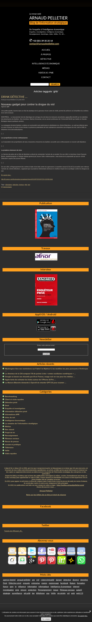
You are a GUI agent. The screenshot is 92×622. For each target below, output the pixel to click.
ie (16, 587)
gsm (11, 587)
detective (15, 185)
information (32, 587)
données (84, 580)
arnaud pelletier (23, 580)
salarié (79, 590)
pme (17, 590)
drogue (21, 185)
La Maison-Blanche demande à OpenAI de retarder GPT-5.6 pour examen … (35, 383)
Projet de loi (10, 432)
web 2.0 (79, 593)
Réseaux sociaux (12, 438)
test (29, 185)
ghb (26, 185)
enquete (26, 583)
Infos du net (10, 417)
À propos (46, 54)
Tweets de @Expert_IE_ (13, 531)
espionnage (54, 583)
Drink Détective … (14, 97)
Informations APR (12, 414)
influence (22, 587)
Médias (46, 68)
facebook (64, 583)
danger (59, 580)
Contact (46, 77)
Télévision (9, 447)
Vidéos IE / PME (46, 73)
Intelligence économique (46, 64)
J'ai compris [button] (46, 619)
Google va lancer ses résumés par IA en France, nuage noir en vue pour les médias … (40, 377)
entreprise (35, 583)
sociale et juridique (13, 444)
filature (72, 583)
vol (68, 593)
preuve (23, 590)
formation (81, 583)
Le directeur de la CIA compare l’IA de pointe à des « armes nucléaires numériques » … (40, 374)
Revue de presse (12, 441)
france (5, 587)
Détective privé (11, 402)
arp (33, 580)
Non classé (9, 429)
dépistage (8, 185)
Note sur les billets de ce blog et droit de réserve (46, 495)
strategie (6, 593)
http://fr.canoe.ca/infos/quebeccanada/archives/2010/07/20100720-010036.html (27, 179)
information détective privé (16, 411)
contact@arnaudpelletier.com (44, 44)
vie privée (61, 593)
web (73, 593)
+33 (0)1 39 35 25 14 (43, 41)
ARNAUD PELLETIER (48, 18)
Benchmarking (11, 396)
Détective (45, 59)
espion (44, 583)
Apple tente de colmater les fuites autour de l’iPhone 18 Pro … (30, 380)
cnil (37, 580)
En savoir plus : (6, 175)
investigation (8, 590)
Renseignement (11, 435)
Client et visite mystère (14, 399)
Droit (7, 405)
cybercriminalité (47, 580)
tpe (33, 593)
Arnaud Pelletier (46, 491)
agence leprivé (9, 580)
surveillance (17, 593)
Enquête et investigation (15, 408)
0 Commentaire (6, 187)
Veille (7, 450)
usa (47, 593)
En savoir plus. (83, 616)
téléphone (40, 593)
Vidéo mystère (11, 453)
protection (32, 590)
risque (55, 590)
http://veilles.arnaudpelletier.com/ (70, 485)
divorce (76, 580)
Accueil (46, 50)
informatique (43, 587)
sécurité (27, 593)
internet (76, 587)
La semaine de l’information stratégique (21, 423)
